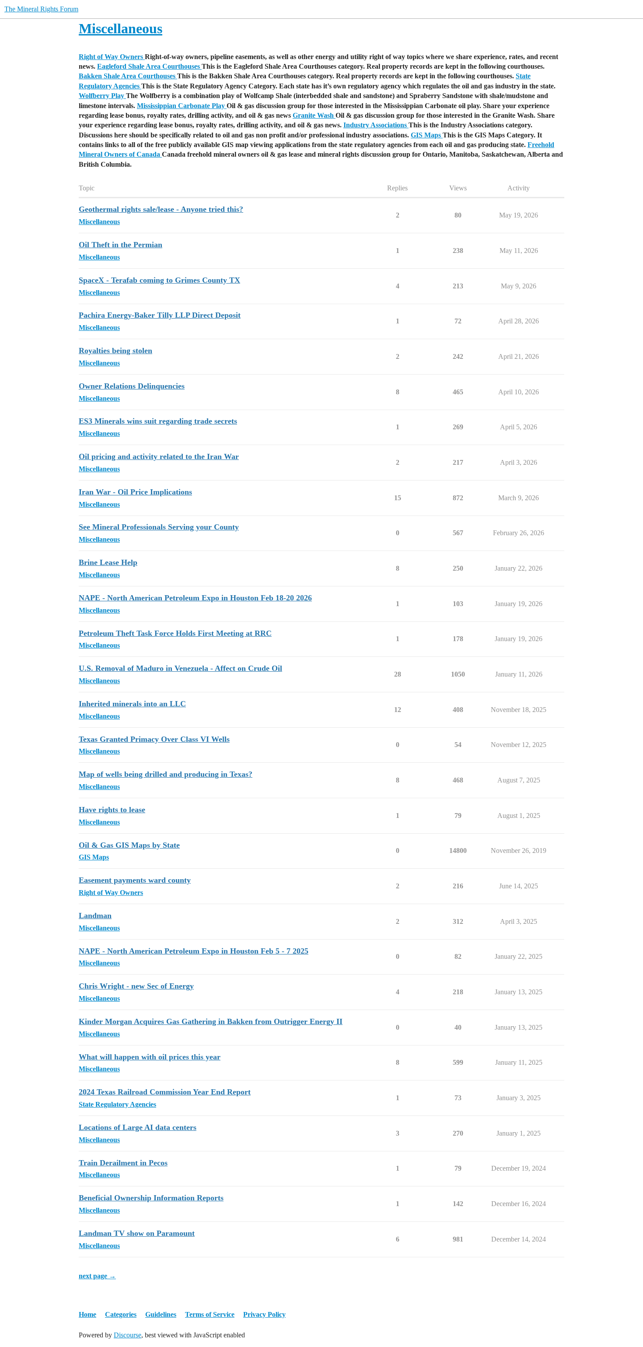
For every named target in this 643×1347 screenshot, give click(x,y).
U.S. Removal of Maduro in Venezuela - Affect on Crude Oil (180, 668)
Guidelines (160, 1314)
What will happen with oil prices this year (149, 1056)
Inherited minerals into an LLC (132, 703)
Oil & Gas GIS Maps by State (129, 845)
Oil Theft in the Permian (120, 244)
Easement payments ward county (135, 880)
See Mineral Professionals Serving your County (159, 527)
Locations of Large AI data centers (137, 1127)
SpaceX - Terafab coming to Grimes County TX (159, 280)
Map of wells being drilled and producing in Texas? (165, 774)
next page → (97, 1276)
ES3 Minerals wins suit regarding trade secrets (158, 421)
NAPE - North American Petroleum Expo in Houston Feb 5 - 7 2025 (193, 951)
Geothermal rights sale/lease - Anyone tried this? (161, 209)
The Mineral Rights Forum (41, 9)
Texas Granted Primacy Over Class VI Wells (154, 739)
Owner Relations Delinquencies (132, 386)
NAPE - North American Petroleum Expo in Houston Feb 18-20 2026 (195, 597)
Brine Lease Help (108, 562)
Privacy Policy (264, 1314)
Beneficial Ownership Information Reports (151, 1197)
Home (87, 1314)
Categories (120, 1314)
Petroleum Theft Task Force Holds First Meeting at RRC (175, 633)
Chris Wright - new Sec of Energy (136, 986)
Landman (95, 915)
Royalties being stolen (115, 350)
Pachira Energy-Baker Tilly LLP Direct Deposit (160, 315)
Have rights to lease (112, 809)
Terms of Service (209, 1314)
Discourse (127, 1335)
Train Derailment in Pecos (123, 1162)
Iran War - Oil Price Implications (135, 492)
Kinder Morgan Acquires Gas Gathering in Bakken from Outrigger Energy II (210, 1021)
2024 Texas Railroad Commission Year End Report (165, 1091)
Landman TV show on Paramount (137, 1233)
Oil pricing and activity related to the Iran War (159, 456)
